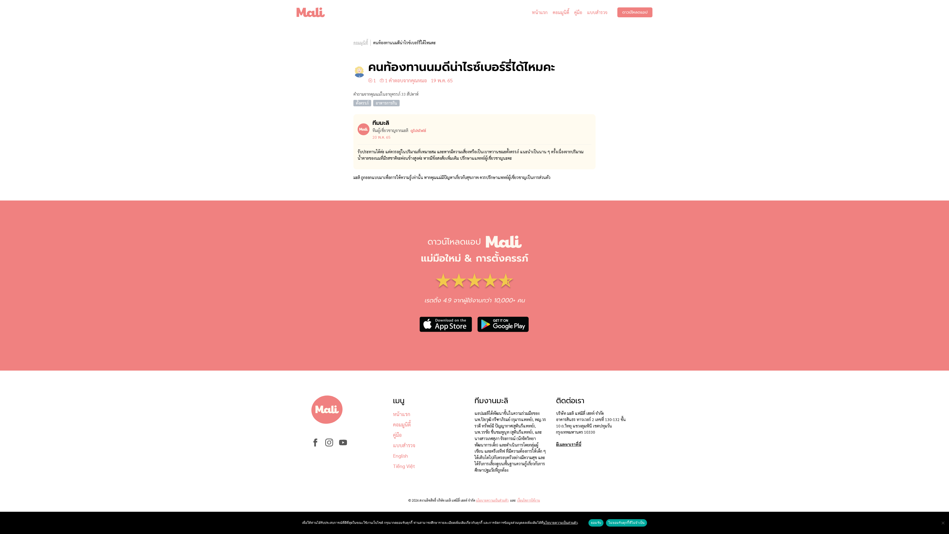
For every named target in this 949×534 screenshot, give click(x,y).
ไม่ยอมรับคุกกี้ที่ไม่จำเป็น (626, 523)
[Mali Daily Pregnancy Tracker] (314, 12)
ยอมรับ (596, 523)
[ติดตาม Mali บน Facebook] (315, 444)
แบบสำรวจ (597, 12)
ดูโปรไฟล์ (418, 131)
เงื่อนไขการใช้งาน (528, 500)
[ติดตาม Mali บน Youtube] (343, 444)
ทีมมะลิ (380, 122)
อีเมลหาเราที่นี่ (568, 444)
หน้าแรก (540, 12)
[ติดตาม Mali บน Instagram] (329, 444)
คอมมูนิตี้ (561, 12)
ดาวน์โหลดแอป (634, 12)
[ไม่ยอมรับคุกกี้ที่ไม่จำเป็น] (942, 522)
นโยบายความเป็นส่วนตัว (492, 500)
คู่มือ (578, 12)
